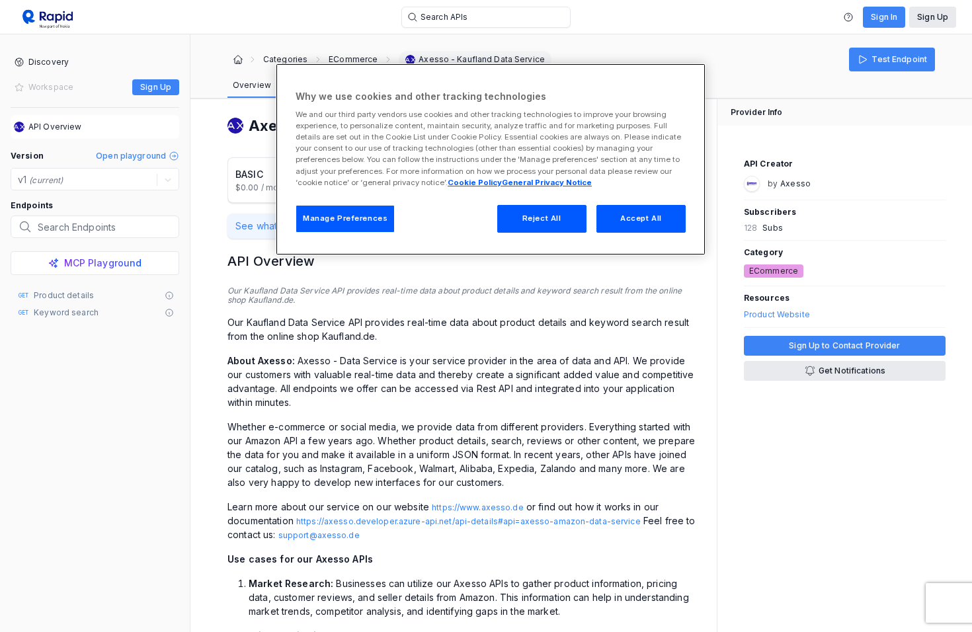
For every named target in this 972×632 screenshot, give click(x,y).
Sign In (884, 17)
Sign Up (932, 17)
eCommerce (353, 59)
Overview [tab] (252, 85)
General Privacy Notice (547, 182)
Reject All (541, 218)
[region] (491, 159)
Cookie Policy (475, 182)
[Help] (848, 17)
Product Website (777, 314)
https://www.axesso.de (478, 507)
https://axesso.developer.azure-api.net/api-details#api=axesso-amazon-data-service (468, 521)
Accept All (641, 218)
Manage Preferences (345, 218)
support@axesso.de (319, 535)
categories (285, 59)
